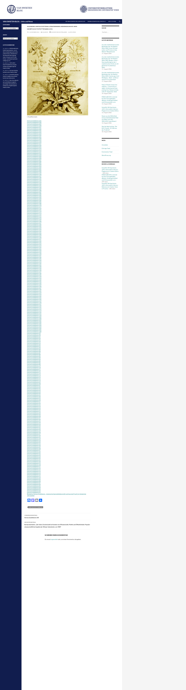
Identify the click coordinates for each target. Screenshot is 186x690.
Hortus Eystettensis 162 (34, 231)
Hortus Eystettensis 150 (34, 250)
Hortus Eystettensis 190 (34, 187)
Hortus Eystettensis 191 (34, 185)
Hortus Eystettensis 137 (34, 271)
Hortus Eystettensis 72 (34, 377)
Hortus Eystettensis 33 (34, 440)
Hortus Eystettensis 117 (34, 304)
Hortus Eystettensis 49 (34, 414)
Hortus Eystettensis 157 (34, 239)
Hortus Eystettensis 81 (34, 362)
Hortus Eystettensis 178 (34, 205)
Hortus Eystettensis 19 (34, 463)
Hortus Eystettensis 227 (34, 127)
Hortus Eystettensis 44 (34, 422)
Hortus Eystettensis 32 (34, 442)
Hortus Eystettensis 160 (34, 234)
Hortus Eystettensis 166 (34, 224)
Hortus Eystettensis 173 (34, 213)
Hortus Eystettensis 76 (34, 370)
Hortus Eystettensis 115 (34, 307)
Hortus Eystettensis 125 (34, 291)
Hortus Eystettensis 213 (34, 150)
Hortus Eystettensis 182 (34, 200)
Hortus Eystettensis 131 (34, 281)
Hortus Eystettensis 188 (34, 190)
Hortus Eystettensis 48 (34, 416)
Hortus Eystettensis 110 (34, 315)
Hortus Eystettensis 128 (34, 286)
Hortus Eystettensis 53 (34, 408)
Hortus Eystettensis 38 (34, 432)
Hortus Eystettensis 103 (34, 327)
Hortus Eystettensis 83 (34, 359)
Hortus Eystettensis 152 (34, 247)
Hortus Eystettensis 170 (34, 218)
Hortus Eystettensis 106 (34, 322)
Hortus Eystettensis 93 (34, 343)
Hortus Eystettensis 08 (34, 481)
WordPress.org (106, 155)
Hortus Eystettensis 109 (34, 317)
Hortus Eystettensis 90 (34, 348)
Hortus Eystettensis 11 (34, 476)
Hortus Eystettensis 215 (34, 146)
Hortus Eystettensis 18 (34, 465)
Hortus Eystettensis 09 (34, 479)
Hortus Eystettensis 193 (34, 182)
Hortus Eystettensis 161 (34, 233)
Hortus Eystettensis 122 (34, 296)
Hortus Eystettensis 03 (34, 489)
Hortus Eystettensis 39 (34, 430)
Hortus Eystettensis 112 (34, 312)
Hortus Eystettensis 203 (34, 166)
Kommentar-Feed (107, 152)
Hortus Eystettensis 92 (34, 344)
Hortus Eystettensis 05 (34, 486)
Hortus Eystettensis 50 (34, 413)
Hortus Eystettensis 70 (34, 380)
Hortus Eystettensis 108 (34, 318)
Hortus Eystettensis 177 (34, 207)
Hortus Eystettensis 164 (34, 228)
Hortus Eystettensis (42, 26)
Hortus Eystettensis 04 (34, 487)
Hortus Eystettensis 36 (34, 435)
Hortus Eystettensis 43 (34, 424)
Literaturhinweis (54, 26)
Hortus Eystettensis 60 (34, 396)
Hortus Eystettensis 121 (34, 297)
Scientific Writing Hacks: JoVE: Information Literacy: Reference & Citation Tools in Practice (110, 186)
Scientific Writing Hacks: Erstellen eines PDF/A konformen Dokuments (10, 76)
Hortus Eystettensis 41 (34, 427)
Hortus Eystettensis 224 (34, 132)
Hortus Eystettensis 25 (34, 453)
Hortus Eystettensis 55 (34, 404)
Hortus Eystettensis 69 (34, 382)
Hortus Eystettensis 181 (34, 202)
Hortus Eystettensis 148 (34, 254)
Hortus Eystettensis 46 (34, 419)
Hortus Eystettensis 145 (34, 258)
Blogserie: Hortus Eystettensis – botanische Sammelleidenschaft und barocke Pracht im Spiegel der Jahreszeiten (56, 494)
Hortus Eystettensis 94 (34, 341)
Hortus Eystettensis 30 (34, 445)
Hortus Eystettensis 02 (34, 490)
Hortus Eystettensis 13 (34, 473)
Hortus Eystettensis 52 (34, 409)
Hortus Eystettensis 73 (34, 375)
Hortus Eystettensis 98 (34, 335)
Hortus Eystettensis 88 (34, 351)
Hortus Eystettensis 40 (34, 429)
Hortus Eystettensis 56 (34, 403)
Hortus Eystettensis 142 (34, 263)
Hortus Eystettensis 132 (34, 280)
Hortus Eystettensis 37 (34, 434)
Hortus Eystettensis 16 (34, 468)
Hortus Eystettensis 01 (34, 492)
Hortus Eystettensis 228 (34, 125)
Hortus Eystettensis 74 (34, 374)
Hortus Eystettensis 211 (34, 153)
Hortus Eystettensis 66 (34, 387)
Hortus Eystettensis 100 (34, 331)
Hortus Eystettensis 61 (34, 395)
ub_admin (45, 32)
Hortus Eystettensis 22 (34, 458)
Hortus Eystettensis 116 (34, 305)
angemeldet (54, 539)
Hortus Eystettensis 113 (34, 310)
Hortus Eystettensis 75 (34, 372)
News (75, 26)
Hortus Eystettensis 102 (34, 328)
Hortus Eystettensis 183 (34, 198)
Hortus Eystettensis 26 (34, 452)
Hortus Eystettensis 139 (34, 268)
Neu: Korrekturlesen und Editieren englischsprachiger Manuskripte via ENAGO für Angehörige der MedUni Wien (11, 84)
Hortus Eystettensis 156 (34, 241)
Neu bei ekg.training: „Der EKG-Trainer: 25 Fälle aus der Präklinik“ (109, 128)
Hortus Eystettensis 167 (34, 223)
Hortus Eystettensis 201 (34, 169)
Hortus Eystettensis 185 (34, 195)
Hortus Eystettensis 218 (34, 142)
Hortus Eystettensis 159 (34, 236)
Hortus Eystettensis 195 (34, 179)
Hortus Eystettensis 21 (34, 460)
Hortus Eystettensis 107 (34, 320)
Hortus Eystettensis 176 (34, 208)
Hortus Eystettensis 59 (34, 398)
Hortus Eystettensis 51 (34, 411)
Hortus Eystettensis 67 (34, 385)
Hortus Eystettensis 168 (34, 221)
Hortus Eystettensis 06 (34, 484)
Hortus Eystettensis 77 (34, 369)
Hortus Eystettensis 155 (34, 242)
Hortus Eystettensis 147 (34, 255)
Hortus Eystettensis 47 (34, 417)
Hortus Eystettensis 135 (34, 275)
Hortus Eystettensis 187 (34, 192)
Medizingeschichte (67, 26)
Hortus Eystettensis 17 (34, 466)
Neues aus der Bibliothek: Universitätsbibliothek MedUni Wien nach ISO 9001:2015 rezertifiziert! (110, 118)
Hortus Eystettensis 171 (34, 216)
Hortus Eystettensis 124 (34, 293)
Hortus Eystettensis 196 (34, 177)
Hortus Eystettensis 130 (34, 283)
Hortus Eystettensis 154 (34, 244)
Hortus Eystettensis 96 (34, 338)
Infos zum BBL (112, 21)
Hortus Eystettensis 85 (34, 356)
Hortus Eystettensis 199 (34, 172)
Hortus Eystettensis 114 (34, 309)
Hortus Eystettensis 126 (34, 289)
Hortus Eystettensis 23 (34, 456)
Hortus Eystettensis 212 (34, 151)
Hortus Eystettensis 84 (34, 357)
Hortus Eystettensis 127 (34, 288)
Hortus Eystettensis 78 (34, 367)
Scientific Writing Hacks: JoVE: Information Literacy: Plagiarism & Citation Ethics (110, 109)
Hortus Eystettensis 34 (34, 439)
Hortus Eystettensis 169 (34, 219)
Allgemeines (31, 26)
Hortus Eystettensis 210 (34, 155)
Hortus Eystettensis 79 (34, 366)
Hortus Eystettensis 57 (34, 401)
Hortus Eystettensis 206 (34, 161)
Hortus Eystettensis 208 (34, 158)
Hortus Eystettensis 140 (34, 267)
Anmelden (105, 145)
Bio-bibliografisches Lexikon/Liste (75, 21)
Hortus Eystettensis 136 (34, 273)
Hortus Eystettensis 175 (34, 210)
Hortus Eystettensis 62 (34, 393)
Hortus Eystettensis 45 (34, 421)
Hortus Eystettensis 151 (34, 249)
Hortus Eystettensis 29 (34, 447)
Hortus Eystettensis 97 (34, 336)
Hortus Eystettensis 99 (34, 333)
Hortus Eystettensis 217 (34, 143)
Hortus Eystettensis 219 (34, 140)
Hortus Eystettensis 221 (34, 137)
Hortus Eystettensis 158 (34, 237)
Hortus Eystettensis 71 (34, 378)
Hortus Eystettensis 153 (34, 245)
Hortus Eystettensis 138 (34, 270)
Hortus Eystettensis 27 (34, 450)
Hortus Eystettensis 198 (34, 174)
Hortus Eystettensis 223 (34, 133)
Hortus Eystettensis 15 (34, 469)
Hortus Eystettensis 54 (34, 406)
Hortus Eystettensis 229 (34, 124)
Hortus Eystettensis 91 (34, 346)
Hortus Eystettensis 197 (34, 176)
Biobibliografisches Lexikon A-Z (97, 21)
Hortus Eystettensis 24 (34, 455)
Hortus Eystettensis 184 (34, 197)
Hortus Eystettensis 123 (34, 294)
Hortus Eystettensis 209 (34, 156)
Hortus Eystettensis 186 (34, 193)
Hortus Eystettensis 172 (34, 215)
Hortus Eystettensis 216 (34, 145)
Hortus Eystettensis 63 (34, 392)
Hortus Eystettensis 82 (34, 361)
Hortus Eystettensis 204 (34, 164)
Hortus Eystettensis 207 (34, 159)
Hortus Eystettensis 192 (34, 184)
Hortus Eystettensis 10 (34, 478)
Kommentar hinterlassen (59, 32)
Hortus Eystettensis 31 (34, 443)
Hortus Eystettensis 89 (34, 349)
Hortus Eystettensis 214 (34, 148)
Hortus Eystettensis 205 (34, 163)
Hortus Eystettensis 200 (34, 171)
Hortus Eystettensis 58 (34, 400)
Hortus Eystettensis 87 (34, 353)
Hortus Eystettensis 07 (34, 482)
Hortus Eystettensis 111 (34, 314)
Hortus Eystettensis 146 (34, 257)
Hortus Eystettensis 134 (34, 276)
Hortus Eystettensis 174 (34, 211)
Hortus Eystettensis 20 (34, 461)
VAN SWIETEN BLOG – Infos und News (18, 21)
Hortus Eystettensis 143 (34, 262)
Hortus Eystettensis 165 (34, 226)
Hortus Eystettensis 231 (34, 121)
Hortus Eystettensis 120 (34, 299)
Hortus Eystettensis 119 (34, 301)
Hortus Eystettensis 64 (34, 390)
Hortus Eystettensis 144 (34, 260)
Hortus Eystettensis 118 (34, 302)
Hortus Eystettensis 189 (34, 189)
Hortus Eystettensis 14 (34, 471)
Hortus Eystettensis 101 (34, 330)
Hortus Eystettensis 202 (34, 168)
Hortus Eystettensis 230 (34, 122)
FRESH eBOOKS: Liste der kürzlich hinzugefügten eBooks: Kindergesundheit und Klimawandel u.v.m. (110, 99)
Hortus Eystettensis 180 (34, 203)
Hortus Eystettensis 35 (34, 437)
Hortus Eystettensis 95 (34, 340)
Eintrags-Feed (106, 148)
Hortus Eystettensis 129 (34, 284)
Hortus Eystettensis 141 (34, 265)
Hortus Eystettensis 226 (34, 129)
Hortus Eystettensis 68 (34, 383)
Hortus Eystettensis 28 (34, 448)
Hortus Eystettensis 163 (34, 229)
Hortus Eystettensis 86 (34, 354)
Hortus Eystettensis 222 (34, 135)
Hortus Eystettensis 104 (34, 325)
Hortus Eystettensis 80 (34, 364)
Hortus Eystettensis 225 (34, 130)
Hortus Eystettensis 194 (34, 181)
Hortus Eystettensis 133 (34, 278)
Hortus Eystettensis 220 (34, 138)
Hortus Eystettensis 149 (34, 252)
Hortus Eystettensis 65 (34, 388)
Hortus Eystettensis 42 (34, 426)
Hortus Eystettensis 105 (34, 323)
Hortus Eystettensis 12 (34, 474)
